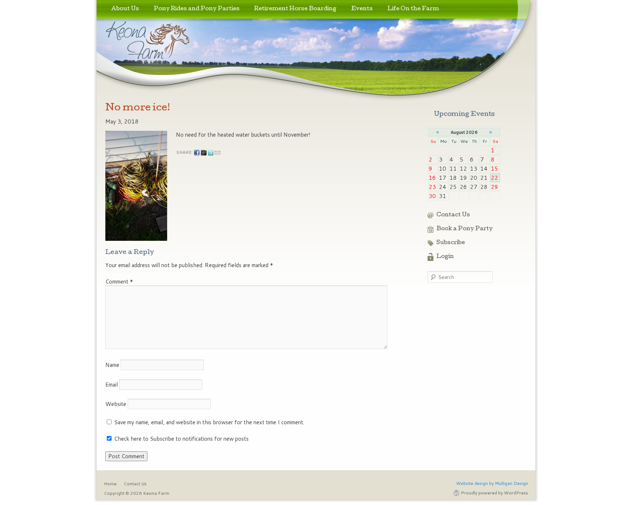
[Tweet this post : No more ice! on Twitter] (211, 153)
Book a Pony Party (464, 229)
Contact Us (453, 215)
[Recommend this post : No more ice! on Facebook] (197, 153)
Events (362, 9)
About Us (125, 9)
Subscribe (450, 243)
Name (112, 365)
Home (110, 484)
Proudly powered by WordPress (494, 493)
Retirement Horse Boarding (295, 9)
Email (111, 384)
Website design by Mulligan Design (492, 483)
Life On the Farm (413, 9)
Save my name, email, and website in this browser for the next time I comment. (209, 422)
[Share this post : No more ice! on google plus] (204, 153)
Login (445, 257)
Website (115, 404)
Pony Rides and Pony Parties (197, 9)
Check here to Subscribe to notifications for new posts (181, 439)
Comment (119, 281)
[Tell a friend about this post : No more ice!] (218, 153)
